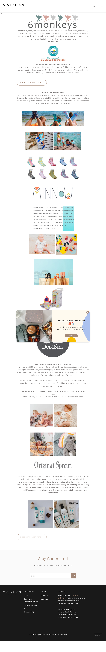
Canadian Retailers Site (30, 607)
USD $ (97, 635)
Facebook (44, 595)
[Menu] (100, 6)
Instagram (44, 599)
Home (26, 595)
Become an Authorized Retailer (31, 600)
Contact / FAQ (29, 612)
